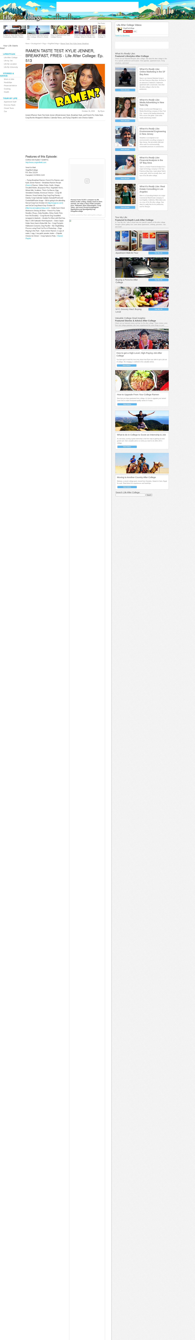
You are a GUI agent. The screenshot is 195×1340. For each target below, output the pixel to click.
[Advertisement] (97, 7)
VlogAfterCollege (53, 43)
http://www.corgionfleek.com (36, 162)
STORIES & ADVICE (7, 74)
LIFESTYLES (9, 54)
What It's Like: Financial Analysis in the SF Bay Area (151, 160)
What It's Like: (125, 53)
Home (27, 43)
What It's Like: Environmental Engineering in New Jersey (153, 131)
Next (113, 32)
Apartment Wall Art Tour (127, 253)
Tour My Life (158, 253)
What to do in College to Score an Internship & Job (141, 435)
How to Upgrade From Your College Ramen (138, 394)
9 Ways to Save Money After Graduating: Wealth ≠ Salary (13, 36)
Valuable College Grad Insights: (130, 318)
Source (28, 185)
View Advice (127, 365)
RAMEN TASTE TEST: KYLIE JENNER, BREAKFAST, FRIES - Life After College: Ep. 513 (64, 55)
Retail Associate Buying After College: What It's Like (84, 36)
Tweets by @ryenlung (122, 35)
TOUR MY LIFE (10, 98)
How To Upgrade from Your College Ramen (60, 36)
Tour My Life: (121, 217)
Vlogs (44, 43)
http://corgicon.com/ (55, 203)
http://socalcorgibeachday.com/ (37, 208)
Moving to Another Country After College (136, 477)
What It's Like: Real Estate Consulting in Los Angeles (152, 189)
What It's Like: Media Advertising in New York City (152, 102)
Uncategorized (36, 43)
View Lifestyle (125, 90)
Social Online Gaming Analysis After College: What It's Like (38, 37)
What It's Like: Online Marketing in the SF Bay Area (152, 72)
